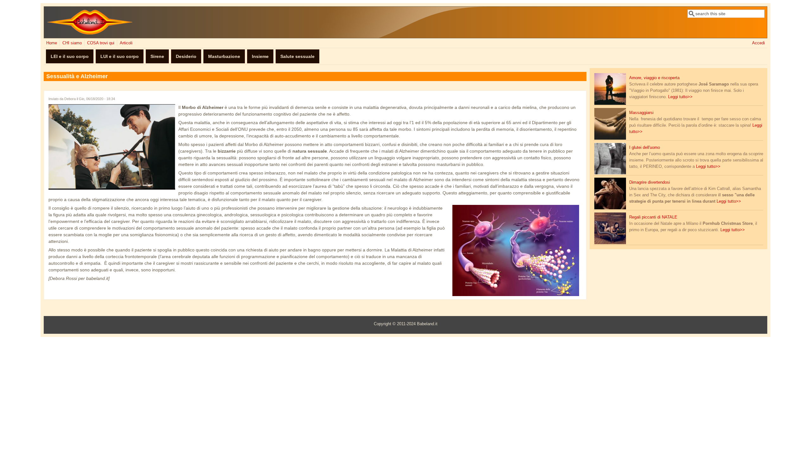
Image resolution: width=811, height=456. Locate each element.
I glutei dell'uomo (644, 147)
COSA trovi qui (100, 43)
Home (51, 43)
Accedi (758, 43)
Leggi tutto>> (680, 97)
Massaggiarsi (641, 113)
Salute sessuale (297, 56)
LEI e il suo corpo (70, 56)
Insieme (260, 56)
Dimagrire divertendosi (649, 182)
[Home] (90, 33)
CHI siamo (72, 43)
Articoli (126, 43)
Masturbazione (224, 56)
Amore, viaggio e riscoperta (654, 78)
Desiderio (186, 56)
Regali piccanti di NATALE (653, 217)
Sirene (157, 56)
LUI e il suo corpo (119, 56)
